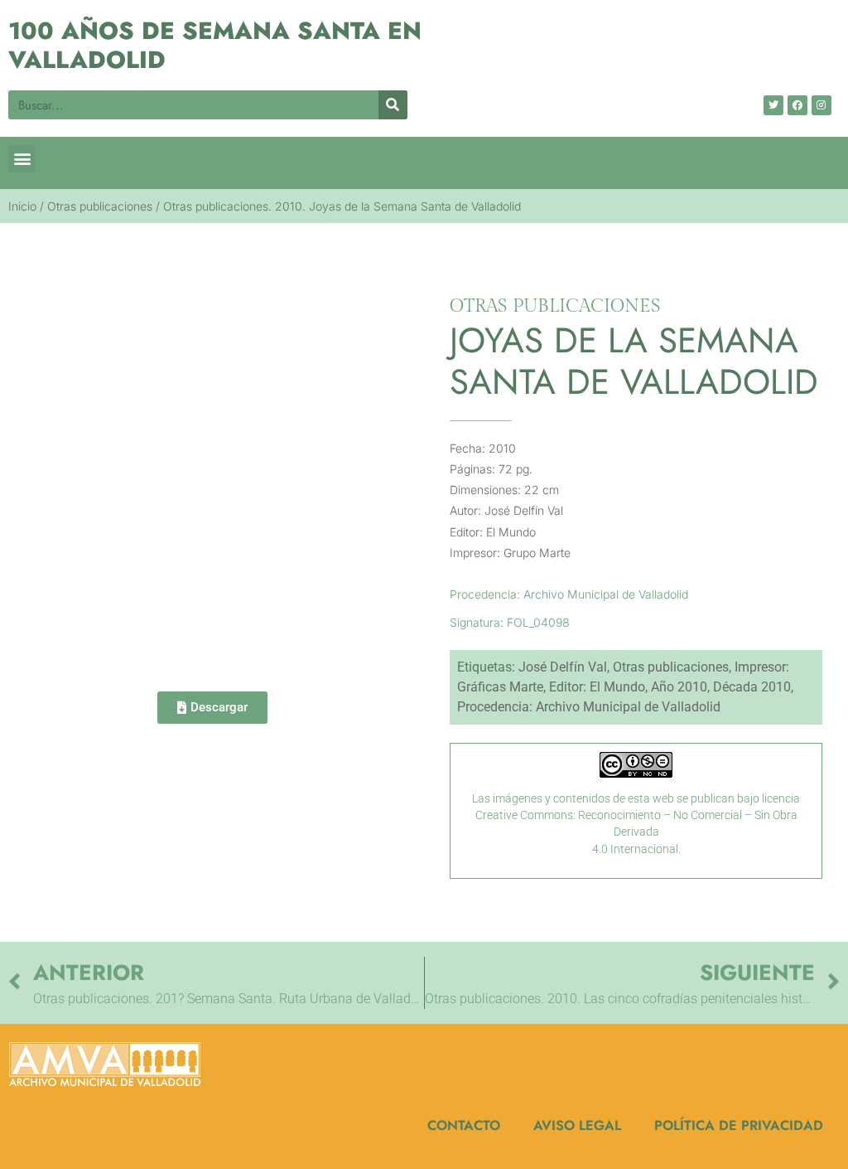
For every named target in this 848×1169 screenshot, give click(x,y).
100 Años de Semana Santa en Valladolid (215, 45)
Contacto (463, 1125)
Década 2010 (752, 687)
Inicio (22, 206)
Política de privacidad (738, 1125)
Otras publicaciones (99, 206)
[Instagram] (821, 105)
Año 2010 (679, 687)
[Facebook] (797, 105)
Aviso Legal (577, 1125)
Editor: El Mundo (597, 687)
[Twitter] (773, 105)
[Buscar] (392, 104)
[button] (22, 158)
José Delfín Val (562, 667)
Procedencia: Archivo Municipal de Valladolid (588, 707)
